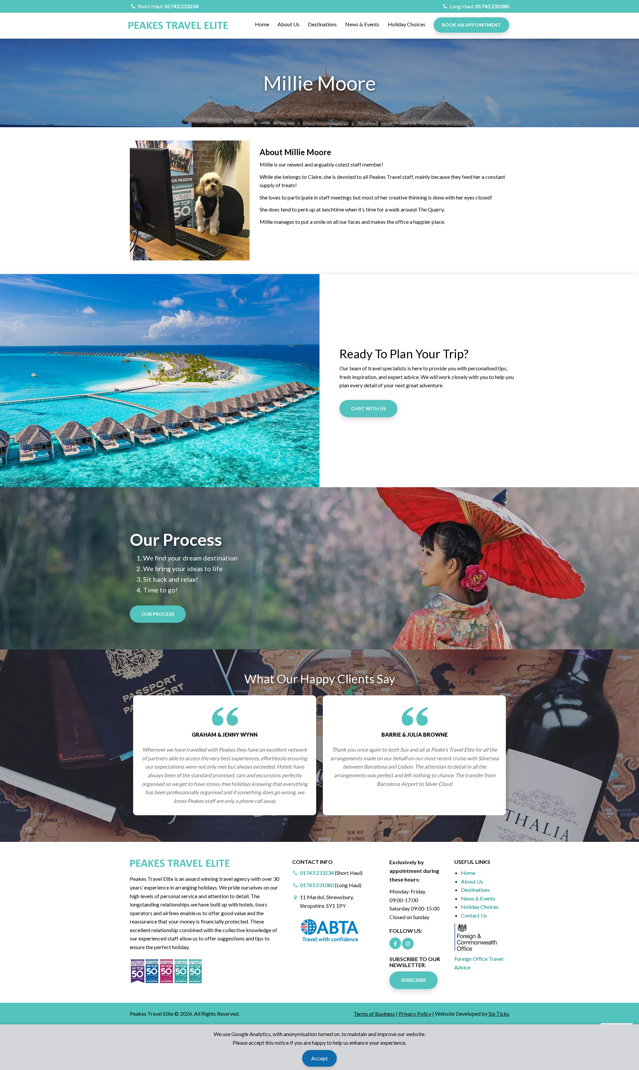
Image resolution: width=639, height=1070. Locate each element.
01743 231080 (492, 6)
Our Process (157, 614)
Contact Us (474, 915)
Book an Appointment (471, 25)
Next (512, 755)
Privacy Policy (415, 1013)
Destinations (322, 24)
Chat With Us (368, 408)
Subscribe (413, 980)
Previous (126, 755)
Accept (319, 1058)
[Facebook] (395, 943)
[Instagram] (408, 943)
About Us (289, 24)
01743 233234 (181, 6)
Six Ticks (499, 1013)
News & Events (362, 24)
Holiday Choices (406, 24)
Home (262, 24)
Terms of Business (374, 1013)
